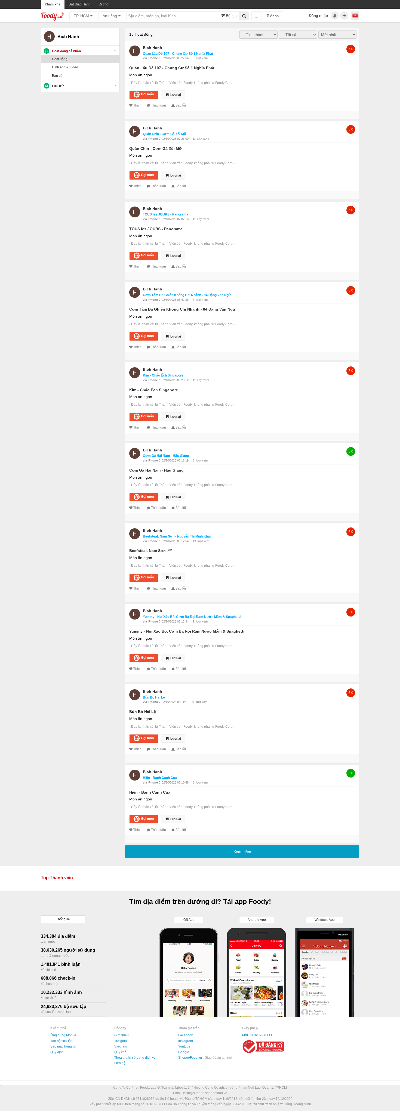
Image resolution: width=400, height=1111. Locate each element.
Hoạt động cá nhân (66, 51)
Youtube (184, 1046)
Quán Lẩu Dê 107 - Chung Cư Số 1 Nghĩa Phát (178, 54)
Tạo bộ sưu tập (61, 1041)
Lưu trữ (58, 86)
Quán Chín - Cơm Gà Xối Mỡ (164, 134)
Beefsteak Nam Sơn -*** (150, 550)
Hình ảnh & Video (65, 67)
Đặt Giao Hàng (80, 4)
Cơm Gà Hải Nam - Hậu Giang (166, 456)
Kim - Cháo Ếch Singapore (163, 375)
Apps (274, 16)
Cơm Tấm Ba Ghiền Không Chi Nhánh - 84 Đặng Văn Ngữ (187, 295)
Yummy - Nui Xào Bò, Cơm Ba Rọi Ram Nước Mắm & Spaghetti (192, 617)
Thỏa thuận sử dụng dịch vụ (135, 1058)
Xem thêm (242, 851)
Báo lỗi (181, 105)
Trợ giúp (120, 1041)
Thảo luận (158, 105)
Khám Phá (52, 4)
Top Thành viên (57, 877)
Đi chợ (104, 4)
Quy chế (120, 1052)
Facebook (185, 1035)
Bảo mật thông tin (63, 1046)
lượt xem (202, 58)
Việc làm (120, 1046)
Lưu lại (175, 95)
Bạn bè (57, 76)
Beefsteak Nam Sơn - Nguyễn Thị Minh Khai (177, 536)
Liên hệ (119, 1063)
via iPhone (151, 58)
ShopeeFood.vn (190, 1058)
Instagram (185, 1041)
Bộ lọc (230, 15)
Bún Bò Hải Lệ (154, 697)
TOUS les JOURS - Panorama (165, 214)
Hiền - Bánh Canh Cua (160, 778)
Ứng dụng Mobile (63, 1035)
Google (183, 1052)
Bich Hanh (152, 47)
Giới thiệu (121, 1035)
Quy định (57, 1052)
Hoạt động (59, 59)
